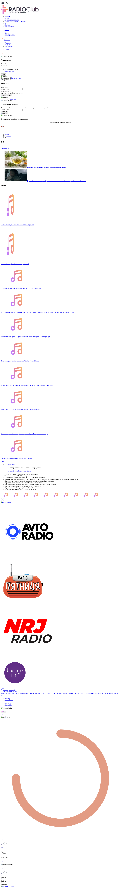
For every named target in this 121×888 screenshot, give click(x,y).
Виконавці (8, 136)
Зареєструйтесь (16, 78)
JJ (1, 148)
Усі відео (3, 461)
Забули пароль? (9, 71)
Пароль (3, 66)
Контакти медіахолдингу (9, 691)
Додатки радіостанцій (12, 20)
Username (7, 40)
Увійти (7, 23)
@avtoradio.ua (12, 464)
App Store (8, 703)
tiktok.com (8, 698)
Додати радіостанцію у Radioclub (15, 21)
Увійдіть (13, 99)
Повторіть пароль (6, 93)
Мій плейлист (9, 26)
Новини (7, 16)
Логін (2, 64)
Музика (7, 18)
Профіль (7, 25)
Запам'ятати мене (12, 69)
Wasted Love (6, 148)
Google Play (8, 705)
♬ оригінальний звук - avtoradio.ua (19, 471)
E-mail (3, 89)
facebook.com (9, 700)
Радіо (2, 688)
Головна (7, 134)
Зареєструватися (10, 35)
